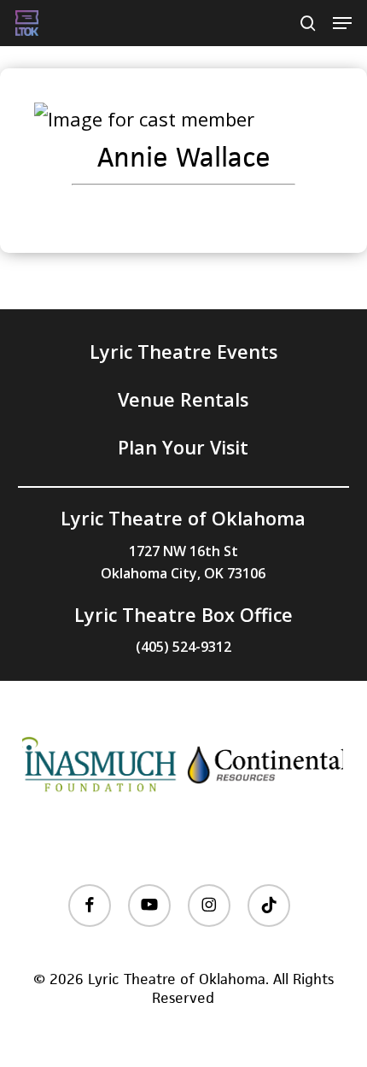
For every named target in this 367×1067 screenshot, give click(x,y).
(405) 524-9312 (183, 646)
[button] (342, 23)
